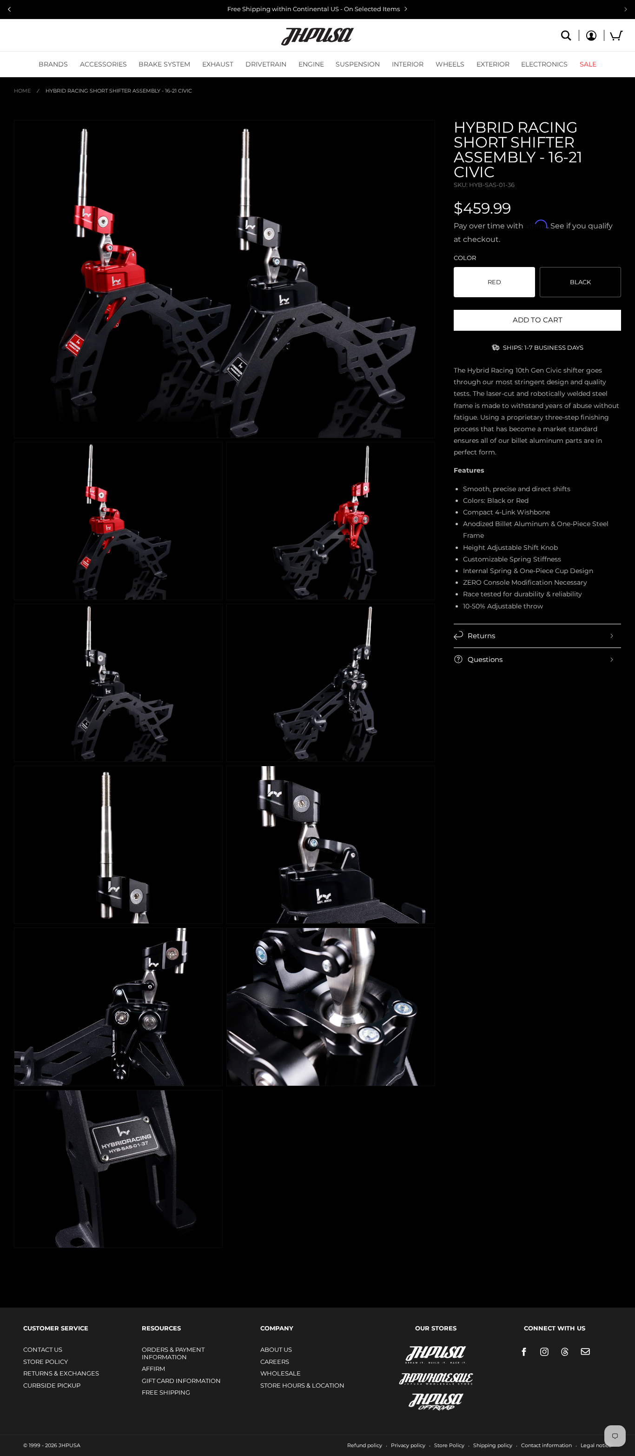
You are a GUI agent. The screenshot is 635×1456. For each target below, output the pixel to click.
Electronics (544, 64)
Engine (311, 64)
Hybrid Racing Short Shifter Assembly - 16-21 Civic (119, 90)
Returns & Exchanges (61, 1373)
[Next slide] (625, 9)
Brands (53, 64)
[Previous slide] (9, 9)
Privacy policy (408, 1445)
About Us (276, 1349)
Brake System (164, 64)
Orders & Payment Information (173, 1353)
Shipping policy (492, 1445)
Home (22, 90)
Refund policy (364, 1445)
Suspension (358, 64)
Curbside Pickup (51, 1385)
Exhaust (217, 64)
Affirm (153, 1368)
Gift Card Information (181, 1380)
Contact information (546, 1445)
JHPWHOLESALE (416, 1372)
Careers (274, 1361)
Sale (588, 64)
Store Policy (45, 1361)
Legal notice (596, 1445)
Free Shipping (166, 1392)
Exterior (492, 64)
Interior (407, 64)
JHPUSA (411, 1354)
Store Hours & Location (302, 1385)
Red (494, 282)
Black (580, 282)
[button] (53, 64)
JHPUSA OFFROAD (422, 1400)
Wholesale (280, 1373)
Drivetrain (265, 64)
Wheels (450, 64)
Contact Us (42, 1349)
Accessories (103, 64)
